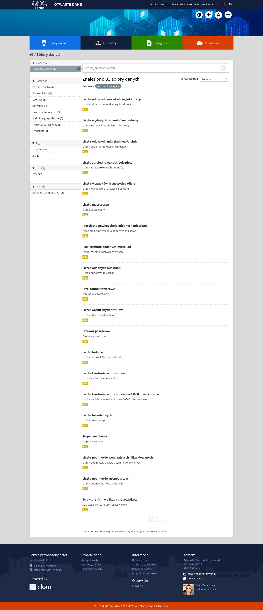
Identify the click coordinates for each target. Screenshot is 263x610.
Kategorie (160, 43)
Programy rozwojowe (144, 573)
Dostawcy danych (91, 564)
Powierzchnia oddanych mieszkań (106, 247)
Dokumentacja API (157, 531)
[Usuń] (119, 86)
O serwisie (212, 43)
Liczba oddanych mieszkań (101, 268)
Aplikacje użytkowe (143, 564)
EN (230, 4)
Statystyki (137, 585)
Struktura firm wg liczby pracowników (109, 499)
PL (225, 4)
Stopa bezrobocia (94, 436)
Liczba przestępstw (95, 205)
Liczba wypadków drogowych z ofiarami (110, 183)
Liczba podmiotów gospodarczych (106, 479)
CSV (85, 109)
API (138, 531)
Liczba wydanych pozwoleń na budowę (110, 120)
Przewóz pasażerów (96, 331)
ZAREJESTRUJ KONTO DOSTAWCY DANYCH (193, 4)
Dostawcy (110, 43)
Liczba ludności (93, 352)
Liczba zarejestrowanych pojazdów (107, 163)
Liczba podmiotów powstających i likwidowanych (117, 457)
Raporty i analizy (142, 569)
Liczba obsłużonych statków (102, 310)
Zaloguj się (157, 4)
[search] (223, 68)
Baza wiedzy (139, 560)
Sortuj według (189, 78)
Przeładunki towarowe (98, 289)
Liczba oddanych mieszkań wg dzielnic (109, 141)
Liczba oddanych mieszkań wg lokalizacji (111, 99)
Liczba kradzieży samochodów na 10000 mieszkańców (120, 394)
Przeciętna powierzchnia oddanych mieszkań (114, 226)
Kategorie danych (91, 569)
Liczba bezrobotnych (97, 415)
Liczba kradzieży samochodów (104, 373)
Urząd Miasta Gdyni (41, 560)
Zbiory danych (58, 43)
